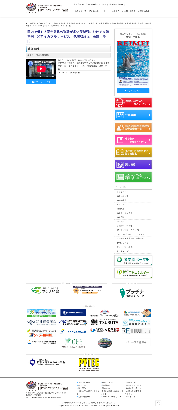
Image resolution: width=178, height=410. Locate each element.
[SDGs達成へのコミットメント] (133, 103)
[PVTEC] (89, 364)
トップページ (122, 192)
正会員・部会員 (129, 11)
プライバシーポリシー (126, 247)
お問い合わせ (144, 11)
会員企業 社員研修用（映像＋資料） (73, 23)
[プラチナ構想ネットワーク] (131, 293)
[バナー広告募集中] (73, 322)
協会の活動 (94, 11)
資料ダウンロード (42, 82)
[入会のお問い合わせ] (133, 177)
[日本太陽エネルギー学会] (47, 362)
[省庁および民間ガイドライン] (133, 140)
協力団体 (121, 217)
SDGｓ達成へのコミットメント (130, 234)
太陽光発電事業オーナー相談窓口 (131, 238)
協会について (80, 11)
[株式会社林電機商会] (42, 322)
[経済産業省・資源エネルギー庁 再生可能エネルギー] (133, 273)
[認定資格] (133, 164)
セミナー (105, 11)
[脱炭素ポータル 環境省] (133, 260)
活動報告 (115, 11)
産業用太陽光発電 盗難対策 (99, 23)
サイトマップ (122, 251)
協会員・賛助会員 (124, 213)
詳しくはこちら (134, 91)
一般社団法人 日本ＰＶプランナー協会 (42, 23)
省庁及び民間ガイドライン (128, 230)
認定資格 (121, 222)
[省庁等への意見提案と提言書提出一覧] (133, 152)
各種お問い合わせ (124, 226)
